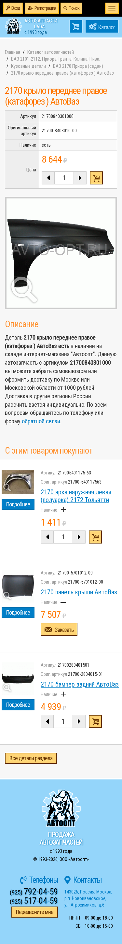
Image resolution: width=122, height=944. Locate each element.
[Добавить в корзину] (95, 537)
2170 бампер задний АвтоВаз (80, 684)
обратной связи (41, 421)
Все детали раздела (30, 758)
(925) (34, 892)
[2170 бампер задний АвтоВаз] (18, 678)
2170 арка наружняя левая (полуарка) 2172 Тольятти (76, 496)
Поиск (74, 8)
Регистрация (45, 8)
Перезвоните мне (34, 911)
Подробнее (18, 504)
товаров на (76, 26)
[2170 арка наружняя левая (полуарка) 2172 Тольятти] (18, 482)
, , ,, (88, 898)
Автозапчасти (40, 26)
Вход (15, 8)
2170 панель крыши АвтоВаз (79, 592)
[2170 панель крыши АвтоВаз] (18, 586)
